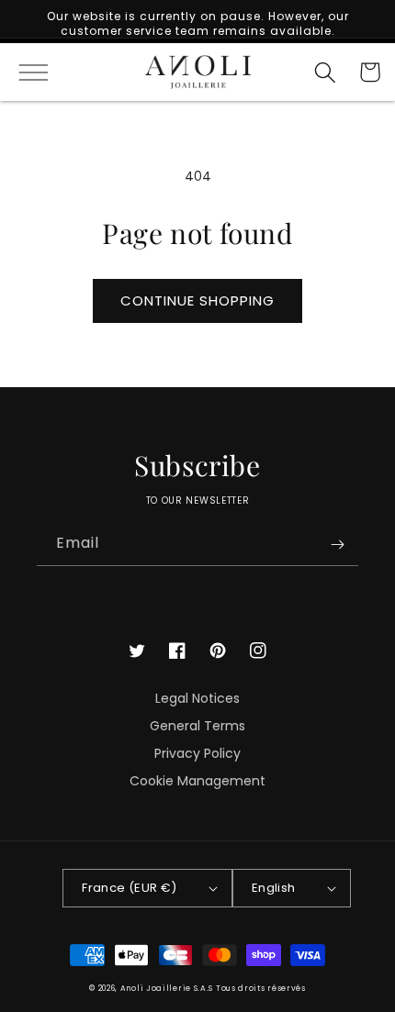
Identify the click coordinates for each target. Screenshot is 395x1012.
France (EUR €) (129, 887)
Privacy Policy (197, 753)
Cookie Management (197, 781)
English (274, 887)
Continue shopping (197, 300)
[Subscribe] (337, 544)
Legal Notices (197, 698)
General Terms (197, 726)
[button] (25, 72)
